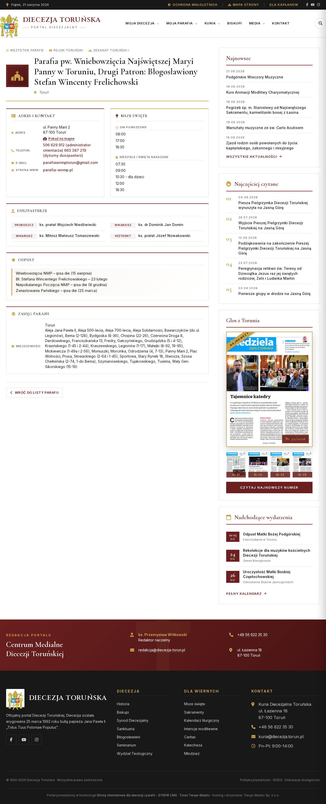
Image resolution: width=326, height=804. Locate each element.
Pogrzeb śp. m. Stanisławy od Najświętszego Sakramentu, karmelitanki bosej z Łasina (266, 107)
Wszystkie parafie (27, 50)
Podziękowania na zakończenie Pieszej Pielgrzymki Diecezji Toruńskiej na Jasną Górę (274, 246)
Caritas (190, 737)
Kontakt (281, 23)
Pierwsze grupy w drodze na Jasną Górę (274, 291)
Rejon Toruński (68, 50)
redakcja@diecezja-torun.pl (161, 650)
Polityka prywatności (255, 780)
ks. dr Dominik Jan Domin (160, 224)
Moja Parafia (180, 23)
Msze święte (194, 704)
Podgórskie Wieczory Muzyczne (254, 74)
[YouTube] (313, 4)
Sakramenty (194, 712)
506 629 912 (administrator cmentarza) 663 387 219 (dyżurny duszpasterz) (67, 150)
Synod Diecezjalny (132, 720)
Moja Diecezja (140, 23)
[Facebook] (307, 4)
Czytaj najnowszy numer (269, 487)
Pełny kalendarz (244, 593)
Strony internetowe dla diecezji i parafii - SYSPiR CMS (137, 795)
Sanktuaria (125, 729)
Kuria (210, 23)
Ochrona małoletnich (195, 5)
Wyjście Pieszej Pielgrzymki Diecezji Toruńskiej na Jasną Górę (270, 223)
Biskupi (234, 23)
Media (255, 23)
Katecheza (193, 745)
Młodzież (192, 753)
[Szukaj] (320, 23)
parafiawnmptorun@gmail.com (70, 162)
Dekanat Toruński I (111, 50)
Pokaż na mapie (61, 138)
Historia (123, 704)
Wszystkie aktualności (251, 156)
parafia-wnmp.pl (58, 170)
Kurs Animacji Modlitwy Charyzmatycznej (262, 89)
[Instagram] (318, 4)
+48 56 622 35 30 (252, 634)
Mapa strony (246, 5)
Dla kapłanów (283, 5)
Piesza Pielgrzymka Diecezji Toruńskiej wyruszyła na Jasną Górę (273, 202)
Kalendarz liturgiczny (201, 720)
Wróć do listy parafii (37, 392)
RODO (277, 780)
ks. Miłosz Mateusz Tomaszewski (69, 235)
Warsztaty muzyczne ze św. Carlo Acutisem (264, 125)
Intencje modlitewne (201, 729)
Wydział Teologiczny (135, 753)
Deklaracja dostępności (302, 780)
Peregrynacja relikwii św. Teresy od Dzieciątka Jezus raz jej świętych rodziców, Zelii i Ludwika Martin (270, 271)
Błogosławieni (128, 737)
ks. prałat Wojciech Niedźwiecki (67, 224)
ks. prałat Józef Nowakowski (164, 235)
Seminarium (126, 745)
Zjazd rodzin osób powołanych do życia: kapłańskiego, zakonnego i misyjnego (262, 143)
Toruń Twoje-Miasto (194, 795)
